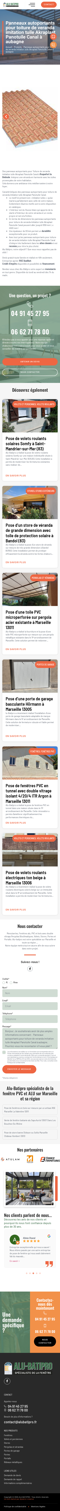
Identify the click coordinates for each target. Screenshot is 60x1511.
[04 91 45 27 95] (30, 304)
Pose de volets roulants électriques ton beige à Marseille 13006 (26, 877)
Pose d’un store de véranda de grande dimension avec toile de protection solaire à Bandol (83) (29, 532)
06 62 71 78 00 (30, 331)
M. (7, 982)
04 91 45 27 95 (30, 313)
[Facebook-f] (30, 968)
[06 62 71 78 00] (30, 323)
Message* (6, 1026)
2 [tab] (30, 1273)
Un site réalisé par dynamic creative (19, 1499)
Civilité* (5, 978)
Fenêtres (35, 751)
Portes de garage (45, 664)
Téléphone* (7, 1013)
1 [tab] (26, 1273)
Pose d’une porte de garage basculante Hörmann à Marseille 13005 (29, 703)
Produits (18, 47)
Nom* (4, 987)
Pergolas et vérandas (43, 577)
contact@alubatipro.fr (20, 1422)
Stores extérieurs (45, 491)
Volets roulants (45, 404)
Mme (15, 982)
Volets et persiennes (25, 404)
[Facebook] (7, 1381)
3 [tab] (33, 1273)
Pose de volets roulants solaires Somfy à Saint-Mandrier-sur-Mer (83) (26, 443)
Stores (30, 491)
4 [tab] (36, 1273)
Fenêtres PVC (47, 751)
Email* (5, 1000)
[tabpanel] (30, 1248)
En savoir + (15, 1260)
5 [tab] (40, 1273)
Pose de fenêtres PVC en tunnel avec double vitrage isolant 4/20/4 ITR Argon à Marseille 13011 (29, 793)
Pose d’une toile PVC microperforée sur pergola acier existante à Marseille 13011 (28, 619)
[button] (32, 4)
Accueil (9, 47)
